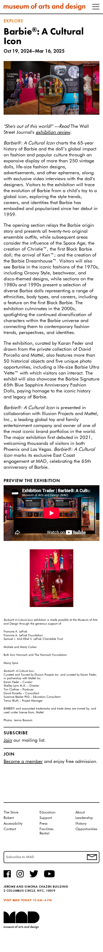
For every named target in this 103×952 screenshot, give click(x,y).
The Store (11, 812)
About (80, 812)
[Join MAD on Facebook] (7, 876)
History (80, 823)
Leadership (84, 818)
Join (8, 740)
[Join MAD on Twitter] (33, 876)
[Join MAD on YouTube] (49, 876)
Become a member (23, 761)
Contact (10, 829)
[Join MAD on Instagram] (20, 876)
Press (43, 823)
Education (47, 812)
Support (46, 818)
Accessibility (13, 823)
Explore (13, 21)
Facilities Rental (46, 831)
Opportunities (86, 829)
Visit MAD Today (18, 900)
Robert (9, 818)
